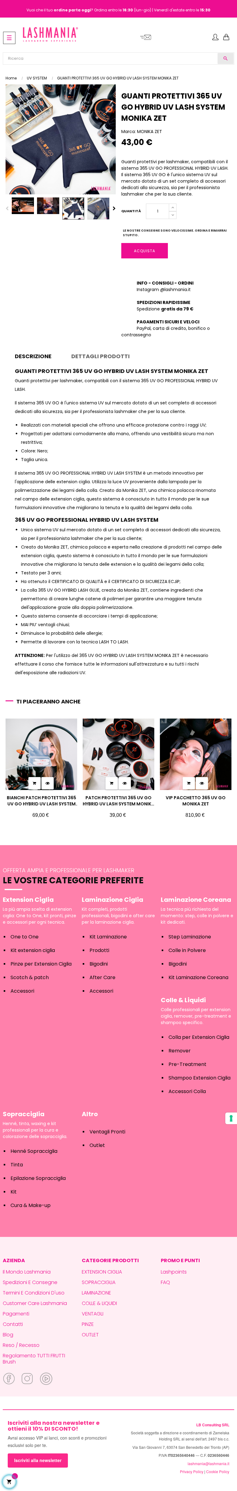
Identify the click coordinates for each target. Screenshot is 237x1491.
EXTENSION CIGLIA (102, 1271)
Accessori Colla (187, 1091)
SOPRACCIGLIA (98, 1282)
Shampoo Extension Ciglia (199, 1077)
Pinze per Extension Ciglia (41, 963)
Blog (8, 1334)
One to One (24, 936)
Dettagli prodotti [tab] (100, 356)
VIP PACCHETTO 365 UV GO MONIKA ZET (196, 801)
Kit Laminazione (108, 936)
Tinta (16, 1164)
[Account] (215, 37)
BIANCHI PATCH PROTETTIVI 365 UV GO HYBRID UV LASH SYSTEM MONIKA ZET (41, 801)
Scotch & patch (29, 977)
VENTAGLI (92, 1313)
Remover (179, 1050)
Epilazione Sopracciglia (38, 1178)
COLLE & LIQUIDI (99, 1303)
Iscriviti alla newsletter (37, 1460)
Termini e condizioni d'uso (33, 1292)
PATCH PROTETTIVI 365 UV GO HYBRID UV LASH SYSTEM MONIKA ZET (118, 801)
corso (48, 664)
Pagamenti (16, 1313)
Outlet (97, 1145)
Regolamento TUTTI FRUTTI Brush (34, 1358)
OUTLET (90, 1334)
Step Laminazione (189, 936)
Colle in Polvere (187, 950)
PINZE (88, 1324)
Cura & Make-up (30, 1205)
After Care (102, 977)
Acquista (144, 250)
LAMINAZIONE (96, 1292)
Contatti (13, 1324)
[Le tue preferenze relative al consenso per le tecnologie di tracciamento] (231, 1118)
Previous (7, 208)
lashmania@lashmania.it (208, 1463)
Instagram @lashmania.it (164, 289)
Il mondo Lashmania (27, 1271)
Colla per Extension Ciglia (198, 1037)
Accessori (22, 991)
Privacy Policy (191, 1471)
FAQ (165, 1282)
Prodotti (99, 950)
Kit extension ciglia (32, 950)
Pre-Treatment (187, 1064)
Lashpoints (174, 1271)
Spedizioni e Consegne (30, 1282)
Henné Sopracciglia (33, 1151)
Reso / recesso (21, 1345)
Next (114, 208)
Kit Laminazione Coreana (198, 977)
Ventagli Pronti (107, 1131)
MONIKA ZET (149, 131)
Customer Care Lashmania (35, 1303)
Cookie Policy (217, 1471)
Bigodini (98, 963)
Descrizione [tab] (33, 356)
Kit (13, 1191)
